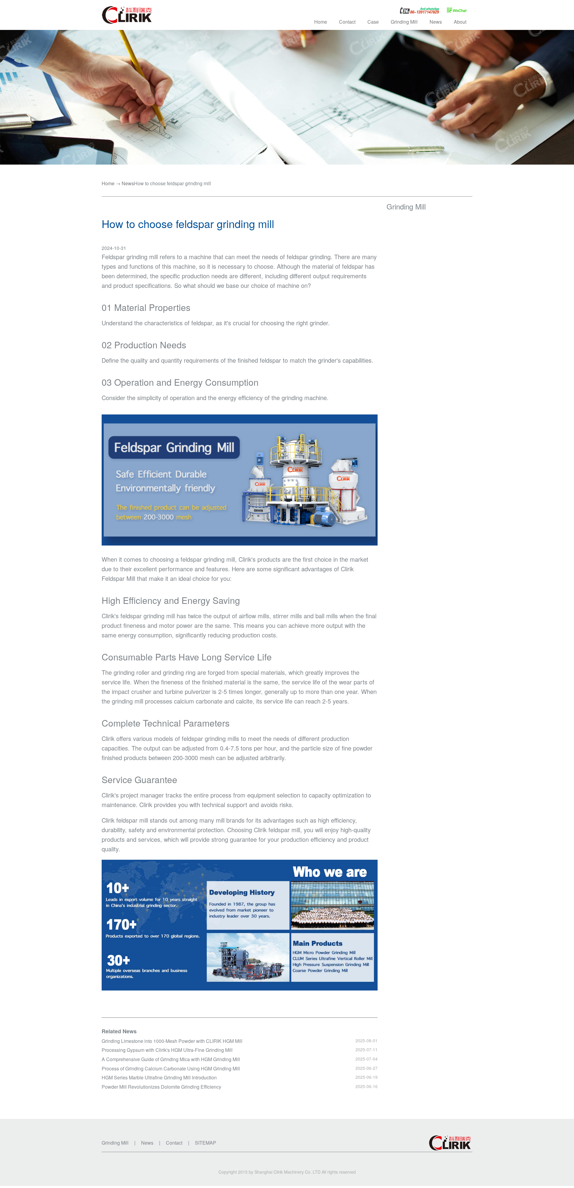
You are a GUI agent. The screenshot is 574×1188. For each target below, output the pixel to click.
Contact (347, 21)
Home (320, 21)
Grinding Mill (406, 206)
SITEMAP (205, 1142)
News (128, 183)
